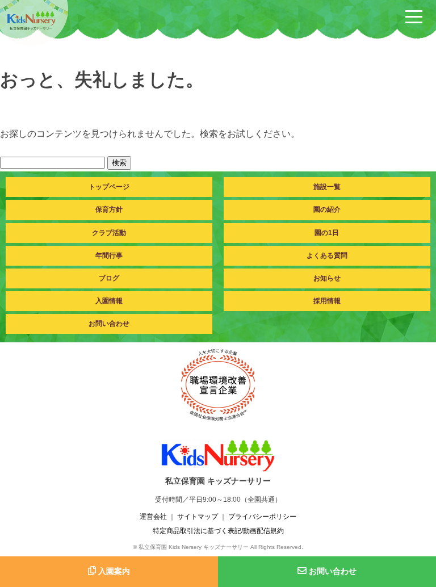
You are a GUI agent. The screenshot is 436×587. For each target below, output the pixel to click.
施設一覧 (327, 187)
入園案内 (113, 571)
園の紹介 (327, 209)
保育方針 (109, 209)
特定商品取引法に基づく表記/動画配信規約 (218, 531)
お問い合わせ (109, 324)
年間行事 (109, 255)
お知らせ (327, 278)
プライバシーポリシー (262, 517)
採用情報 (327, 301)
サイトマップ (197, 517)
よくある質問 (327, 255)
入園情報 (109, 301)
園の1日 (327, 233)
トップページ (109, 187)
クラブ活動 (109, 233)
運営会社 (153, 517)
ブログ (109, 278)
